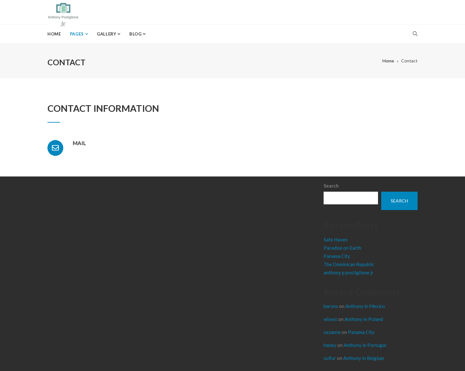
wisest (330, 319)
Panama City (337, 256)
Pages (77, 33)
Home (54, 33)
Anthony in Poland (363, 319)
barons (331, 306)
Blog (136, 33)
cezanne (332, 332)
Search (331, 186)
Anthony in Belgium (363, 358)
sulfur (330, 358)
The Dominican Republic (349, 264)
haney (330, 345)
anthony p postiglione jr (349, 272)
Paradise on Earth (342, 248)
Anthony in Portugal (365, 345)
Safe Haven (336, 239)
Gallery (107, 33)
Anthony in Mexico (365, 306)
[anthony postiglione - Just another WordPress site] (63, 12)
